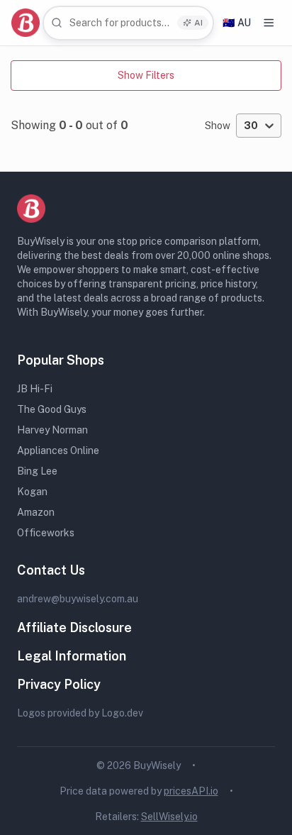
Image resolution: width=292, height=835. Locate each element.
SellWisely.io (169, 816)
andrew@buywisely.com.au (77, 598)
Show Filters (146, 75)
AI (198, 23)
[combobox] (128, 23)
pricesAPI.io (191, 791)
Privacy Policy (59, 684)
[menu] (269, 23)
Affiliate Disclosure (74, 627)
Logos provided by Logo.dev (80, 713)
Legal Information (71, 655)
